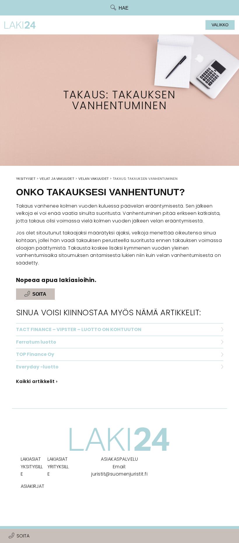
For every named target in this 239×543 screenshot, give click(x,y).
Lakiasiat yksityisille (32, 466)
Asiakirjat (32, 486)
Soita (23, 535)
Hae (124, 8)
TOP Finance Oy (35, 354)
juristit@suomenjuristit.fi (119, 474)
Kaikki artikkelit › (37, 381)
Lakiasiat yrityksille (58, 466)
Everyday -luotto (37, 366)
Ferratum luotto (36, 342)
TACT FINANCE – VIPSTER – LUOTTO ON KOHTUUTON (78, 329)
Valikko (220, 24)
